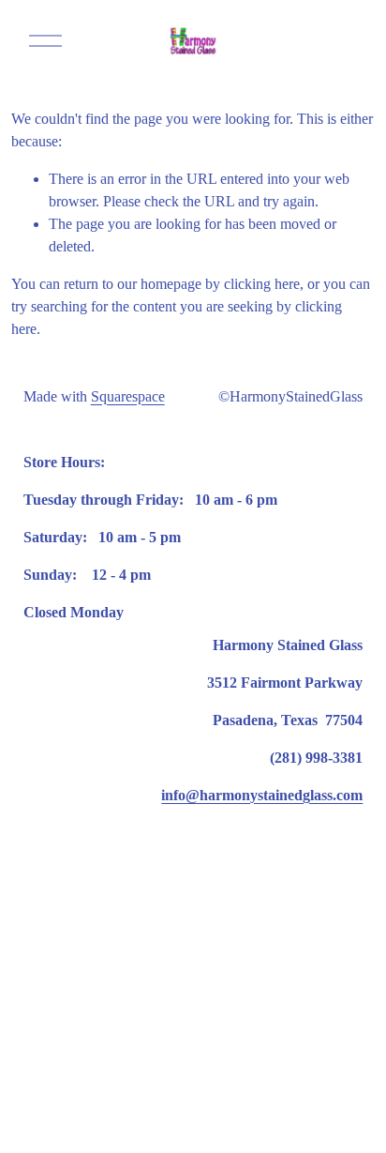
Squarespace (128, 396)
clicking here (262, 284)
